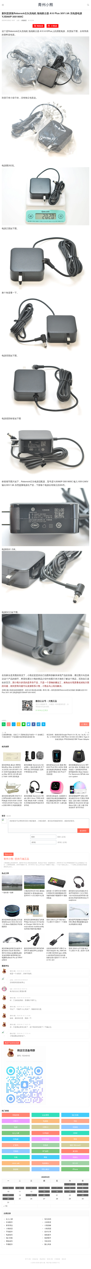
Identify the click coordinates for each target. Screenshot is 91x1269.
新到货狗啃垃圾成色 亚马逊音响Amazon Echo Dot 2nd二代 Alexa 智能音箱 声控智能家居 (12, 923)
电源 (15, 1127)
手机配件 (9, 1231)
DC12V (75, 1163)
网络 (45, 1157)
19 (31, 1195)
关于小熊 (28, 1259)
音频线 (15, 1151)
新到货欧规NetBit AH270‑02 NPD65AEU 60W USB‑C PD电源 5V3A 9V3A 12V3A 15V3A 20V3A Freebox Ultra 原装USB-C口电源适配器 (12, 800)
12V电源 (45, 1133)
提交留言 (83, 830)
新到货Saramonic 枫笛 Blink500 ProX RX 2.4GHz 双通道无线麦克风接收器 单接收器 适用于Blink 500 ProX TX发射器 (56, 769)
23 (83, 1195)
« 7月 (5, 1206)
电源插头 (45, 1163)
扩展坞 (15, 1145)
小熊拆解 (47, 1225)
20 (44, 1195)
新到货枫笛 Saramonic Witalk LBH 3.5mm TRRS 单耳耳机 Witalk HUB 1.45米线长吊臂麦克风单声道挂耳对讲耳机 (34, 800)
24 (8, 1199)
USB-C (15, 1121)
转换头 (75, 1157)
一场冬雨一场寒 (7, 892)
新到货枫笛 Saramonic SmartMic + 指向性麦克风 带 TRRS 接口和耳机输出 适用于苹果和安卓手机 (34, 768)
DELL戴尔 (45, 1169)
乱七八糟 (15, 1133)
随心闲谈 (47, 1244)
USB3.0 (45, 1127)
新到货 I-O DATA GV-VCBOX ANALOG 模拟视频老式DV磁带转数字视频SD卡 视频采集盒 (56, 894)
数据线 (15, 1169)
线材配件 (47, 1238)
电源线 (45, 1121)
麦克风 (75, 1151)
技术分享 (47, 1231)
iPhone (75, 1169)
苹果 (75, 1139)
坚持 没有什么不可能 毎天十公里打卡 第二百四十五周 (79, 949)
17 (8, 1195)
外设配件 (9, 1222)
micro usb (15, 1163)
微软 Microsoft (75, 1145)
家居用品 (9, 1225)
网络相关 (9, 1241)
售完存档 (47, 1219)
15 (70, 1191)
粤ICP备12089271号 (53, 1263)
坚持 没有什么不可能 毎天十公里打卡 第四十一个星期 (56, 920)
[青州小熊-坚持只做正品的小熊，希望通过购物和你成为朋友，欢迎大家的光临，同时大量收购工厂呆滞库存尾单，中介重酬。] (45, 4)
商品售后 (42, 1259)
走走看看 (45, 1115)
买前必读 (35, 1259)
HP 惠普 (45, 1151)
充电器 (45, 1145)
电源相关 (9, 1235)
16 (83, 1191)
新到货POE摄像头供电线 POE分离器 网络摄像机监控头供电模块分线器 (79, 921)
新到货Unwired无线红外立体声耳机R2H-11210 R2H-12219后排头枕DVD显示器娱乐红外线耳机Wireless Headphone (78, 895)
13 (44, 1191)
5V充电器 (45, 1139)
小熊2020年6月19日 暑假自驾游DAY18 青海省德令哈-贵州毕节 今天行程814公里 (34, 893)
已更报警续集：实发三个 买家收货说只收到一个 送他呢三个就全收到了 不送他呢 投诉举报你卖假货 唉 (23, 735)
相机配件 (47, 1235)
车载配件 (9, 1244)
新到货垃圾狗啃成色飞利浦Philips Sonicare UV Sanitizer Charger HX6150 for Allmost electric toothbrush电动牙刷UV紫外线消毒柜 (34, 924)
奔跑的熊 (15, 1115)
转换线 (75, 1127)
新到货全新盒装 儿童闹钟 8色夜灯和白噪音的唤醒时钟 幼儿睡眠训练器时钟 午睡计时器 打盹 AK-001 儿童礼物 (56, 799)
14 (57, 1191)
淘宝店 (64, 1259)
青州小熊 (46, 690)
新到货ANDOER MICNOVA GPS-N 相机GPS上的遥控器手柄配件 (34, 950)
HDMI (75, 1133)
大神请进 (47, 1222)
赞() (84, 724)
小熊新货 (24, 20)
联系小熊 (50, 1259)
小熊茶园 (47, 1228)
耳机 (75, 1121)
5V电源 (15, 1139)
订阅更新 (57, 1259)
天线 (15, 1157)
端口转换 (75, 1115)
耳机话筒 (47, 1241)
